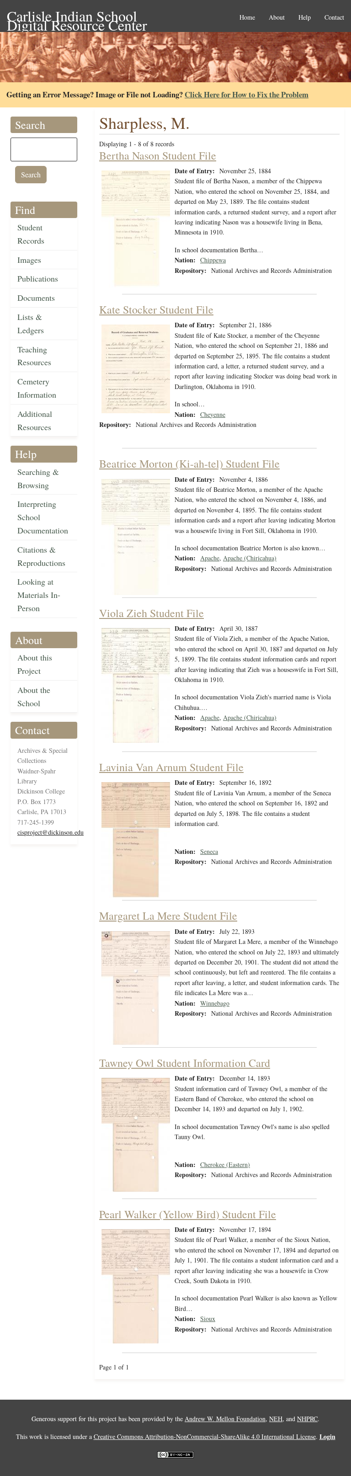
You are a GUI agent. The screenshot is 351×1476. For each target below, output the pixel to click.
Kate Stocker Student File (156, 309)
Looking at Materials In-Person (38, 594)
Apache (209, 558)
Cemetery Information (36, 388)
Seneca (209, 851)
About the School (33, 696)
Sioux (207, 1318)
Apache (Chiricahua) (250, 558)
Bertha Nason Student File (157, 155)
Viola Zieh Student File (151, 613)
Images (29, 259)
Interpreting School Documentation (42, 517)
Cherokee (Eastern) (225, 1164)
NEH (275, 1418)
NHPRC (307, 1418)
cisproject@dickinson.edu (50, 832)
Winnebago (214, 1003)
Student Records (30, 234)
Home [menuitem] (247, 17)
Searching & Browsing (38, 478)
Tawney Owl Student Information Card (184, 1062)
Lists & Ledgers (30, 323)
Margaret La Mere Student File (168, 915)
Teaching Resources (34, 356)
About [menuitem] (277, 17)
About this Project (34, 664)
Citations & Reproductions (41, 556)
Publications (37, 278)
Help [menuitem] (304, 17)
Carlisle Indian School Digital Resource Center (77, 16)
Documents (36, 297)
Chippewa (213, 260)
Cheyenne (212, 414)
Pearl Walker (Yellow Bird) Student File (187, 1214)
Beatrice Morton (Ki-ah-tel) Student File (189, 463)
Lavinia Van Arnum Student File (171, 767)
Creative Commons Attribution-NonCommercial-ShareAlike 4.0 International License (205, 1436)
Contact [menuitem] (334, 17)
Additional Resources (34, 420)
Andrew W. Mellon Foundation (225, 1418)
